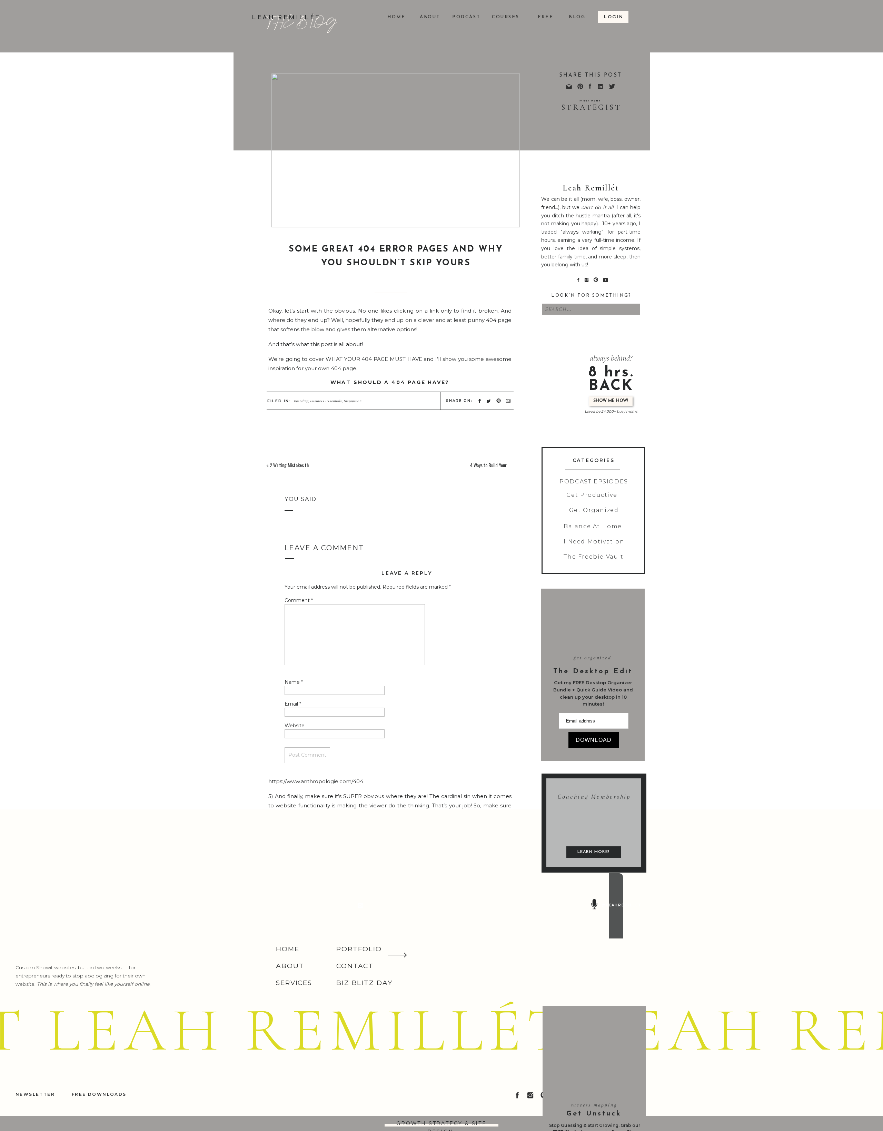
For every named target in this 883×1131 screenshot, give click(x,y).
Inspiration (352, 401)
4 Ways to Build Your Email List (497, 465)
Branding (301, 401)
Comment (299, 600)
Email (293, 704)
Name (294, 682)
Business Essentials (326, 401)
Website (295, 725)
